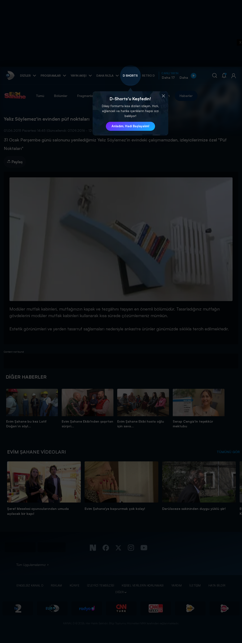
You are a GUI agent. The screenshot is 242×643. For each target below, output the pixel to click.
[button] (163, 96)
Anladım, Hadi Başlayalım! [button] (130, 126)
